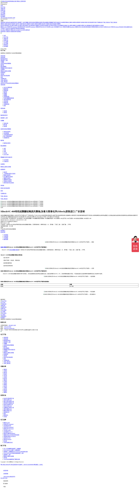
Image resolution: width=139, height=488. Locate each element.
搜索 (2, 20)
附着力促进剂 (6, 175)
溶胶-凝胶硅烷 (7, 99)
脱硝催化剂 (6, 412)
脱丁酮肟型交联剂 (8, 176)
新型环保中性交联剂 (8, 182)
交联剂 (5, 371)
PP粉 (4, 150)
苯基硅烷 (5, 90)
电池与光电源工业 (8, 404)
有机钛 (5, 112)
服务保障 (5, 239)
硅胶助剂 (3, 72)
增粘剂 (5, 380)
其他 (2, 77)
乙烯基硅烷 (6, 104)
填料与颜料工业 (7, 409)
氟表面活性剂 (4, 58)
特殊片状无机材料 (5, 75)
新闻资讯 (3, 14)
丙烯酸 (2, 61)
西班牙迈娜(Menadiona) (9, 433)
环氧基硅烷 (6, 96)
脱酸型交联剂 (6, 178)
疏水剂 (5, 389)
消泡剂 (5, 383)
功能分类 (3, 8)
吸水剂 (5, 378)
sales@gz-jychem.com (9, 328)
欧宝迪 (5, 441)
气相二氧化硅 (4, 81)
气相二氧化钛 (4, 80)
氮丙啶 (2, 65)
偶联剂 (5, 369)
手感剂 (5, 387)
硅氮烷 (5, 93)
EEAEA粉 (6, 154)
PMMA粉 (5, 123)
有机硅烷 (3, 55)
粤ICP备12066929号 (6, 464)
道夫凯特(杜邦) (7, 425)
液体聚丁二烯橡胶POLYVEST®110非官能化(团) (15, 451)
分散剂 (5, 377)
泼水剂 (5, 386)
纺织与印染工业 (7, 406)
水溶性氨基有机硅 (8, 134)
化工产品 (3, 7)
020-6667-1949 (11, 17)
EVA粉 (5, 153)
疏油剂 (5, 390)
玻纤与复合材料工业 (8, 401)
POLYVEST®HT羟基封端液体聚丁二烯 (13, 453)
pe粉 (4, 148)
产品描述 (5, 234)
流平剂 (5, 375)
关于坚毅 (3, 13)
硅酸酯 (5, 95)
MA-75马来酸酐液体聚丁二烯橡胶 (12, 448)
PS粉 (4, 151)
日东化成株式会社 (8, 442)
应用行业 (3, 10)
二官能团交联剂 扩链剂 (9, 173)
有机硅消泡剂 (6, 131)
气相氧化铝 (3, 78)
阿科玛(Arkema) (7, 439)
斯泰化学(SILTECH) (8, 428)
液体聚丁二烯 (4, 60)
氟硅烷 (5, 92)
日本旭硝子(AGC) (8, 431)
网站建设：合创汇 (38, 464)
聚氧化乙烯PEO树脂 (6, 71)
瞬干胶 (5, 124)
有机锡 (2, 74)
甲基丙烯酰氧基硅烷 (8, 98)
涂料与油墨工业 (7, 399)
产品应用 (5, 236)
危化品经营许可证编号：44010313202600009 (22, 464)
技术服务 (3, 16)
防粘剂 (5, 374)
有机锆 (5, 111)
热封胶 (5, 126)
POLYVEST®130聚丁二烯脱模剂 (11, 450)
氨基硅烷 (5, 88)
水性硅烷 (5, 101)
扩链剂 (5, 381)
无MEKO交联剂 (7, 181)
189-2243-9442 (4, 17)
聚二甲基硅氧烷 (7, 136)
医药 (4, 413)
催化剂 (5, 172)
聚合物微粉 (3, 66)
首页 (2, 5)
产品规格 (5, 237)
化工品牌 (3, 11)
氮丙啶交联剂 (6, 143)
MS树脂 (3, 69)
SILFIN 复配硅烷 (7, 87)
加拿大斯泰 (3, 247)
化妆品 (5, 416)
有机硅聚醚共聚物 (13, 249)
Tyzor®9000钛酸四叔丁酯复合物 (11, 459)
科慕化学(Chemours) (8, 424)
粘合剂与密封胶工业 (8, 398)
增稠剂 (5, 392)
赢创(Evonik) (6, 422)
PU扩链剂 (5, 159)
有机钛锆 (3, 57)
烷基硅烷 (5, 102)
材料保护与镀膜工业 (8, 403)
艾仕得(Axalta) (7, 430)
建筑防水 (5, 415)
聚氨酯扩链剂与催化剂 (6, 68)
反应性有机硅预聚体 (6, 63)
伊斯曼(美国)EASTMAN (9, 436)
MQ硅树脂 (6, 133)
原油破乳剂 (6, 137)
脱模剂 (5, 384)
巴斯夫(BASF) (7, 437)
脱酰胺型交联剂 (7, 179)
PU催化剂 (5, 161)
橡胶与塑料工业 (7, 410)
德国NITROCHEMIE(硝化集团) (11, 434)
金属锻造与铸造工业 (8, 407)
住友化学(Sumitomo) (8, 427)
